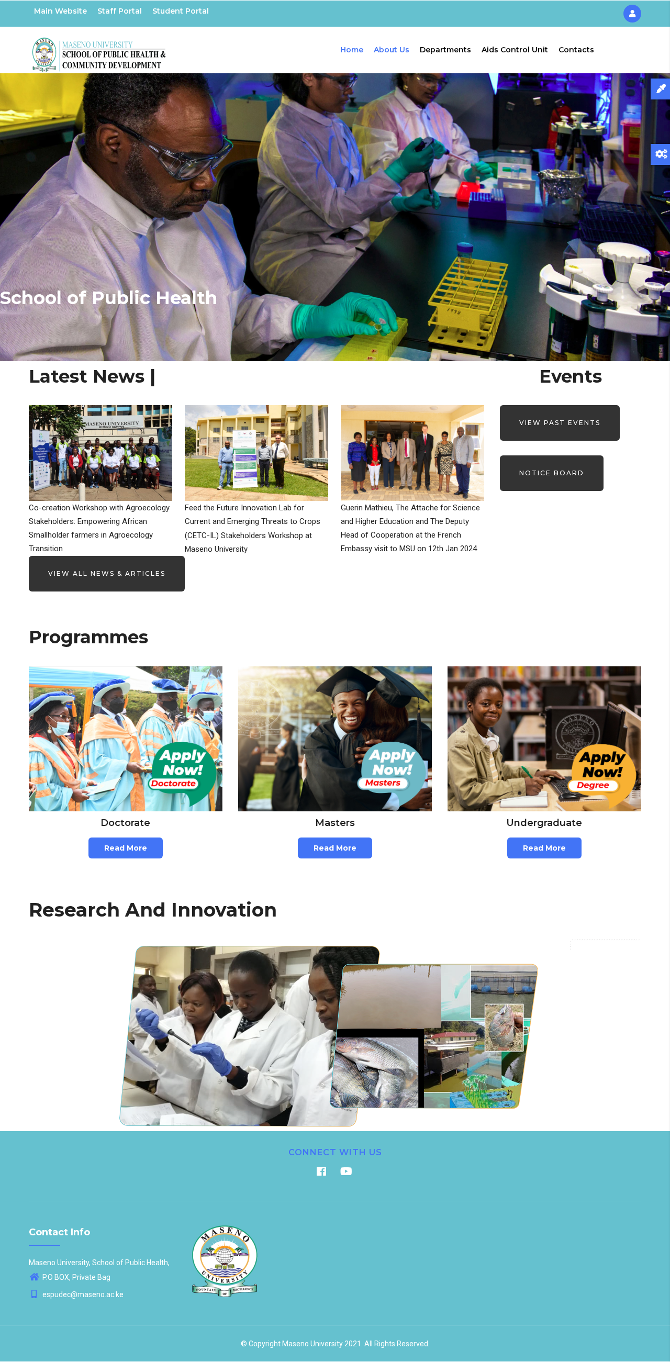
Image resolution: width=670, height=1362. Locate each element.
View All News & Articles (106, 573)
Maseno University (312, 1343)
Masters (335, 823)
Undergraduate (544, 823)
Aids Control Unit (515, 49)
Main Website (60, 11)
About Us (391, 49)
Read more (125, 848)
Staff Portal (119, 11)
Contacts (576, 49)
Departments (445, 49)
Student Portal (180, 11)
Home (351, 49)
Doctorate (125, 823)
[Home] (99, 48)
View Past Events (559, 423)
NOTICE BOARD (551, 473)
